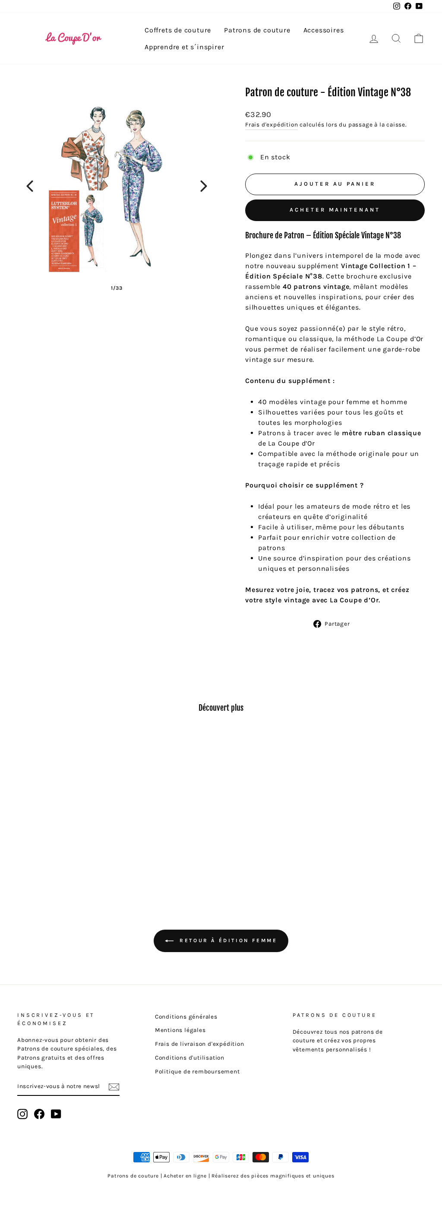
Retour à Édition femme (227, 940)
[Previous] (29, 186)
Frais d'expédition (271, 124)
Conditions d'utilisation (189, 1057)
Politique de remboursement (197, 1071)
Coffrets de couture (178, 30)
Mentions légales (180, 1030)
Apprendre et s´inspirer (184, 47)
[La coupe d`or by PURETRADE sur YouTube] (56, 1114)
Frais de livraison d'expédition (199, 1044)
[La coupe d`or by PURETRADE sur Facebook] (39, 1114)
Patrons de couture (257, 30)
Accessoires (323, 30)
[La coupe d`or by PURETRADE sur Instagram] (22, 1114)
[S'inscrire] (114, 1086)
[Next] (203, 186)
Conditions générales (186, 1016)
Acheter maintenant (335, 209)
